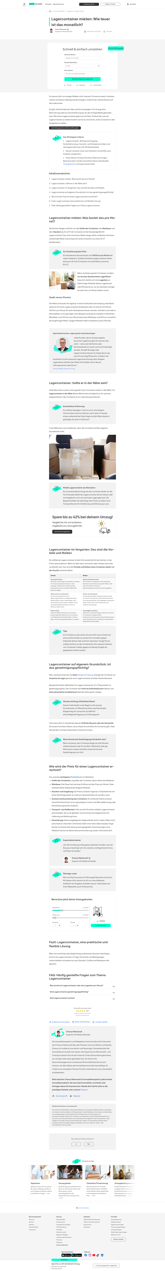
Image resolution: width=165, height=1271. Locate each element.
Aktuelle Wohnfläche (70, 62)
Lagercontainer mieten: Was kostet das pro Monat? (73, 179)
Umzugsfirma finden (100, 925)
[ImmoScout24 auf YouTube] (94, 1256)
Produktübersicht (116, 1219)
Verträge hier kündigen (63, 1224)
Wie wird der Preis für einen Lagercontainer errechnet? (74, 196)
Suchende (48, 4)
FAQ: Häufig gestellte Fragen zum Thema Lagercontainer (75, 205)
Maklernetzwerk (116, 1222)
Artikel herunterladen (60, 1022)
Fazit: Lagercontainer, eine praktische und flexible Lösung (75, 201)
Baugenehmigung (85, 675)
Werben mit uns (116, 1235)
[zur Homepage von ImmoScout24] (35, 5)
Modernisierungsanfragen (119, 1232)
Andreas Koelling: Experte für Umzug (64, 368)
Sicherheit (87, 1227)
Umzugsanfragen (116, 1230)
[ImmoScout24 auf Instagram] (90, 1256)
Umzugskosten (69, 164)
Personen (55, 922)
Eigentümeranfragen (117, 1224)
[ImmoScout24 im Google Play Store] (76, 1256)
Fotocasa (59, 1240)
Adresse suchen (61, 1232)
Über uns (31, 1219)
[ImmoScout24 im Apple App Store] (66, 1256)
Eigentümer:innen (58, 4)
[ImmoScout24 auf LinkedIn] (102, 1256)
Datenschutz (87, 1224)
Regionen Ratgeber (62, 1235)
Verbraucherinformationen (92, 1222)
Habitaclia (59, 1242)
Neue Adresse (68, 70)
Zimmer (72, 922)
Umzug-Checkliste (59, 11)
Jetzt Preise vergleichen (62, 531)
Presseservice (60, 1222)
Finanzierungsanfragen (118, 1227)
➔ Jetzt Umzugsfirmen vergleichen (106, 1266)
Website (76, 1096)
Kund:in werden (118, 1239)
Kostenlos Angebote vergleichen (82, 79)
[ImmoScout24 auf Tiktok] (98, 1256)
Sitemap (31, 1224)
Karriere (31, 1222)
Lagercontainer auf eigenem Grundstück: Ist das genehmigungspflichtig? (82, 192)
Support (84, 1090)
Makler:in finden (110, 4)
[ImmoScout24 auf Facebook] (85, 1256)
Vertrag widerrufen (62, 1245)
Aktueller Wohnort (70, 54)
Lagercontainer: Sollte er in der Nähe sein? (69, 183)
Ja (76, 1144)
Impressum (32, 1230)
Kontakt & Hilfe (60, 1219)
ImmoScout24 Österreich (63, 1237)
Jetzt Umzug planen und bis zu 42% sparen (64, 128)
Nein (88, 1144)
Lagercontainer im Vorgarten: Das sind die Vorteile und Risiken (77, 188)
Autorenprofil (61, 1096)
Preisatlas (59, 1230)
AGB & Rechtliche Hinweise (92, 1219)
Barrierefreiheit (33, 1227)
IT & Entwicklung (61, 1227)
